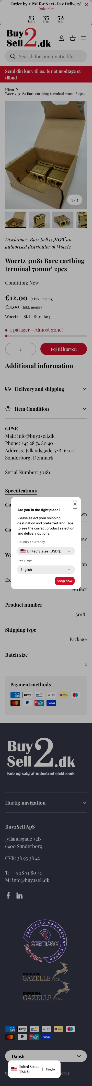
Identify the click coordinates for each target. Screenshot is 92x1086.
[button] (75, 504)
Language (24, 560)
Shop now (65, 581)
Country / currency (31, 542)
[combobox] (41, 551)
